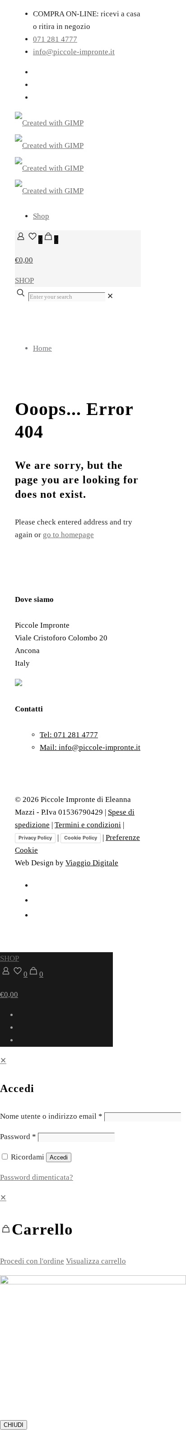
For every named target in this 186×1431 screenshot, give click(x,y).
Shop (41, 216)
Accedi (59, 1157)
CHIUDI (13, 1424)
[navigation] (93, 1230)
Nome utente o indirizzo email (51, 1116)
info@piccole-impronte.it (74, 52)
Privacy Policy (35, 838)
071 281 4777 (55, 39)
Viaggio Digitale (91, 863)
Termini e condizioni (88, 824)
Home (42, 348)
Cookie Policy (80, 838)
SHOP (24, 280)
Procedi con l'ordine (32, 1261)
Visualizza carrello (96, 1261)
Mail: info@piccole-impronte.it (90, 747)
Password (18, 1136)
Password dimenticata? (36, 1177)
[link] (110, 296)
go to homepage (68, 534)
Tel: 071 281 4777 (69, 734)
